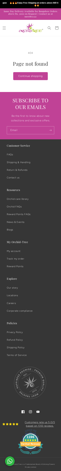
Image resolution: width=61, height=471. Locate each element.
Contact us (13, 177)
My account (14, 251)
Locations (12, 295)
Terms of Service (17, 355)
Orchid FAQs (14, 206)
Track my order (15, 258)
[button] (4, 28)
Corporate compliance (20, 310)
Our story (12, 287)
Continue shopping (30, 76)
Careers (11, 303)
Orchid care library (17, 199)
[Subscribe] (50, 130)
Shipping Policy (16, 347)
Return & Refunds (17, 170)
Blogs (10, 229)
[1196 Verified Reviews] (30, 455)
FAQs (10, 154)
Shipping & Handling (18, 162)
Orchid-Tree (17, 464)
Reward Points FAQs (19, 214)
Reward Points (15, 266)
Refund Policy (15, 339)
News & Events (16, 222)
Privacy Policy (15, 332)
